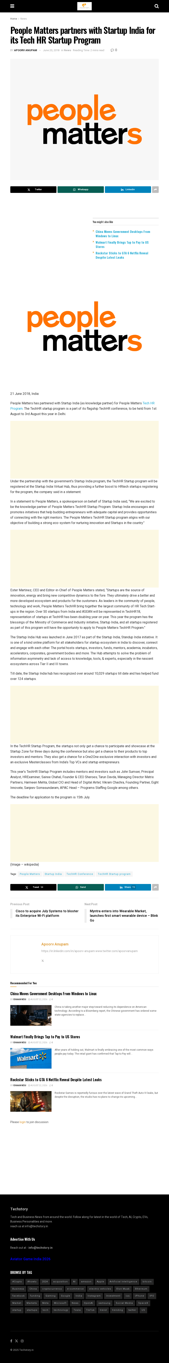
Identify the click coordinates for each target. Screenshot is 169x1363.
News (23, 19)
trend (103, 1310)
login (23, 1122)
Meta (45, 1303)
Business (18, 1289)
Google (65, 1296)
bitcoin (147, 1281)
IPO (152, 1296)
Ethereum (141, 1289)
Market (16, 1303)
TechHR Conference (80, 874)
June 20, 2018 (51, 50)
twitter (132, 1310)
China (33, 1289)
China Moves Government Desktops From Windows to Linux (123, 233)
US (143, 1310)
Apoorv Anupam (25, 50)
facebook (18, 1296)
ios (128, 1296)
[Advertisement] (84, 450)
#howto (32, 1281)
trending (117, 1310)
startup (16, 1310)
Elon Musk (123, 1289)
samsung (104, 1303)
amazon (86, 1281)
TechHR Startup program (114, 874)
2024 (45, 1281)
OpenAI (88, 1303)
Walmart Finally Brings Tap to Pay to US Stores (122, 244)
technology (61, 1310)
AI (74, 1281)
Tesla (77, 1310)
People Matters (30, 874)
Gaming (51, 1296)
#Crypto (17, 1281)
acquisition (60, 1281)
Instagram (94, 1296)
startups (32, 1310)
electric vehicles (100, 1289)
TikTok (90, 1310)
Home (13, 19)
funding (35, 1296)
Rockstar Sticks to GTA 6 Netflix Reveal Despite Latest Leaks (122, 255)
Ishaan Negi (19, 999)
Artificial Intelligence (123, 1281)
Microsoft (60, 1303)
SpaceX (143, 1303)
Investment (113, 1296)
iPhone (139, 1296)
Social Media (124, 1303)
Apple (100, 1281)
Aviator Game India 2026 (30, 1259)
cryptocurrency (52, 1289)
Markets (32, 1303)
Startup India (53, 874)
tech (45, 1310)
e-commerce (75, 1289)
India (79, 1296)
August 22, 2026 (38, 999)
